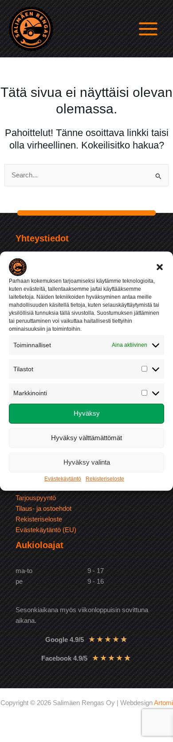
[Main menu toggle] (148, 29)
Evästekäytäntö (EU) (46, 529)
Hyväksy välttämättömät (86, 437)
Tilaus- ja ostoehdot (43, 508)
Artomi (163, 702)
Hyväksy (87, 413)
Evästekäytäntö (62, 479)
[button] (159, 266)
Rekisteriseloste (105, 479)
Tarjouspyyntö (36, 497)
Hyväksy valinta (86, 462)
